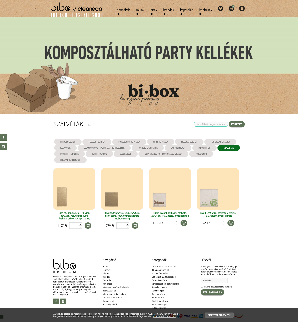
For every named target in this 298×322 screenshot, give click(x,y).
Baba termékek (158, 294)
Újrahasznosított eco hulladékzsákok (163, 154)
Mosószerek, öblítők (148, 148)
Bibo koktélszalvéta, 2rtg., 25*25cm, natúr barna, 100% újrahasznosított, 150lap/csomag (122, 216)
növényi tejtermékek (70, 160)
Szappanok (65, 148)
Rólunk (140, 10)
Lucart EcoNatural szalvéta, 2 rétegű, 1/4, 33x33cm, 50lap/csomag (218, 214)
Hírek (154, 10)
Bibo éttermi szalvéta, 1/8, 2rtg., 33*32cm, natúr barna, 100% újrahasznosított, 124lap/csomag (74, 216)
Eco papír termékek (69, 154)
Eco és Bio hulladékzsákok (164, 277)
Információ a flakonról (112, 297)
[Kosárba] (88, 225)
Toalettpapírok (99, 154)
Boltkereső (107, 283)
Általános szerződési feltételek (116, 287)
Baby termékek (178, 148)
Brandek (168, 10)
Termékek (123, 10)
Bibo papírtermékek (160, 270)
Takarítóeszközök (159, 280)
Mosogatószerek (189, 142)
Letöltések (205, 10)
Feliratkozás (212, 292)
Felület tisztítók (97, 142)
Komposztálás (108, 301)
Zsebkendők (125, 154)
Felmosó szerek (67, 142)
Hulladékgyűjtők (109, 304)
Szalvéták (229, 148)
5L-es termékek (160, 142)
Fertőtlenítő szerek (220, 142)
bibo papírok (204, 148)
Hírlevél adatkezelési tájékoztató (217, 286)
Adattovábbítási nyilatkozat (114, 294)
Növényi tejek (158, 290)
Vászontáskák (158, 297)
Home (105, 266)
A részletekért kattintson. (164, 316)
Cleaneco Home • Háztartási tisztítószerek (104, 148)
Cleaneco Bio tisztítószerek (164, 266)
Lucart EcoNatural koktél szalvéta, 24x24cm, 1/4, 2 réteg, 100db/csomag (170, 214)
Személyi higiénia (159, 287)
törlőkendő (201, 154)
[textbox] (149, 246)
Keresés (236, 124)
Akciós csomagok (160, 304)
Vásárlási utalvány (160, 301)
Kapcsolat (186, 10)
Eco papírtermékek (160, 273)
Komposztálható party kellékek (165, 283)
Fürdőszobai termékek (129, 142)
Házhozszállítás (109, 290)
